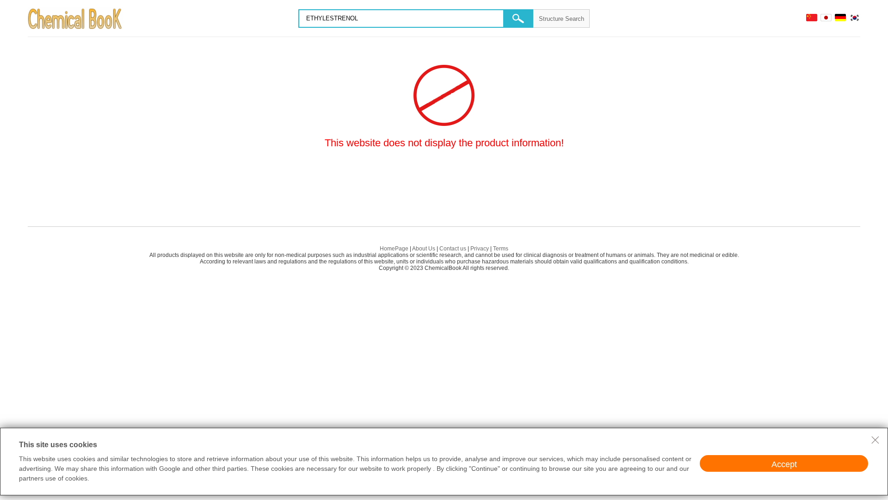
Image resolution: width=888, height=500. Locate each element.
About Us (423, 248)
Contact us (452, 248)
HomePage (394, 248)
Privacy (479, 248)
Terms (500, 248)
